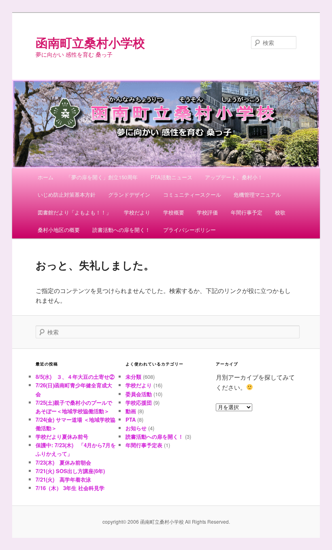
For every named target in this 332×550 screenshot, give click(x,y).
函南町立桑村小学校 (90, 42)
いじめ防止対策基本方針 (67, 194)
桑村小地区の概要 (59, 230)
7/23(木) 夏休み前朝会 (63, 462)
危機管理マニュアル (257, 194)
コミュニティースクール (192, 194)
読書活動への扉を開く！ (121, 230)
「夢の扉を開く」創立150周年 (102, 177)
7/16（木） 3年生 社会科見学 (70, 488)
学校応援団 (139, 402)
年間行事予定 (246, 212)
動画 (131, 411)
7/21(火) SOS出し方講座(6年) (70, 471)
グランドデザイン (129, 194)
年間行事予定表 (144, 445)
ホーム (45, 177)
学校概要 (173, 212)
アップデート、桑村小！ (234, 177)
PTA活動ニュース (171, 177)
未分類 (133, 376)
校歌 (280, 212)
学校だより (137, 212)
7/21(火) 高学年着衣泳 (63, 479)
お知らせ (136, 428)
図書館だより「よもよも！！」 (74, 212)
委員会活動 (139, 394)
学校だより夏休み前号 (62, 436)
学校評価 (207, 212)
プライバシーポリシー (189, 230)
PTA (131, 419)
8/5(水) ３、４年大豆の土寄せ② (75, 376)
